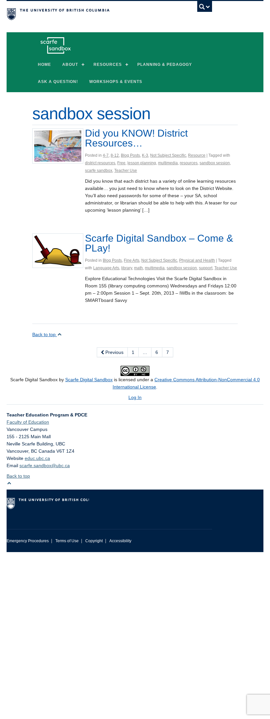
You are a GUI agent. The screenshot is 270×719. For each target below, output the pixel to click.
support (205, 268)
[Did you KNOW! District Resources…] (57, 145)
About (70, 64)
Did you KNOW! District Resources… (136, 138)
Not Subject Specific (168, 155)
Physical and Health (197, 260)
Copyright (94, 541)
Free (121, 163)
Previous (113, 352)
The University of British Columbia (94, 13)
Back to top (44, 334)
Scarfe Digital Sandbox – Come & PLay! (159, 243)
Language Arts (106, 268)
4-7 (106, 155)
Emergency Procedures (28, 541)
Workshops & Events (115, 81)
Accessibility (120, 541)
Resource (196, 155)
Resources (108, 64)
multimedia (168, 163)
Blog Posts (130, 155)
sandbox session (215, 163)
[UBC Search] (204, 8)
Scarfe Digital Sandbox (89, 379)
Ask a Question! (58, 81)
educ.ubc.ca (37, 458)
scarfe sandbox (98, 170)
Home (44, 64)
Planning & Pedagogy (164, 64)
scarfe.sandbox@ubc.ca (44, 465)
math (138, 268)
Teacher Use (125, 170)
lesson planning (141, 163)
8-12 (115, 155)
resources (189, 163)
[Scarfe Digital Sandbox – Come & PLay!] (57, 250)
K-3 (145, 155)
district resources (100, 163)
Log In (135, 397)
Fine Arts (131, 260)
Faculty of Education (28, 422)
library (126, 268)
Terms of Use (67, 541)
